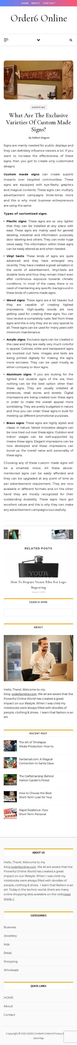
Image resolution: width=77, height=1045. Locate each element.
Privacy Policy (61, 1033)
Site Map (38, 1038)
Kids (7, 944)
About (35, 3)
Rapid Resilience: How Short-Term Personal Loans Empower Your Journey (33, 812)
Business (10, 927)
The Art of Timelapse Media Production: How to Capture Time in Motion (36, 745)
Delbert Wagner (41, 137)
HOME (25, 3)
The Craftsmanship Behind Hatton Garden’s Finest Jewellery (36, 779)
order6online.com (24, 694)
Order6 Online (38, 18)
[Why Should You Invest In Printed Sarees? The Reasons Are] (12, 534)
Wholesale (11, 970)
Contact (49, 3)
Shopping (38, 107)
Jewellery (10, 936)
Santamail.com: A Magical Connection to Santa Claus (36, 761)
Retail (8, 953)
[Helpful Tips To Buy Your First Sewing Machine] (64, 534)
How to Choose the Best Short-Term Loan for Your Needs (35, 795)
